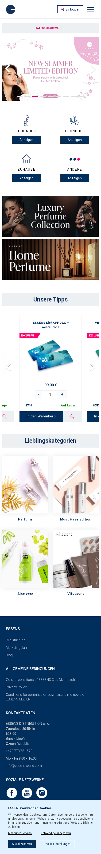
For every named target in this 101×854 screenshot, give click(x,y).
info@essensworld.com (24, 766)
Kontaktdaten (20, 713)
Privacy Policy (16, 687)
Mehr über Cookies (20, 833)
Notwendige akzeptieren (56, 833)
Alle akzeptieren (22, 844)
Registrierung (15, 640)
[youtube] (27, 792)
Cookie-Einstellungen (57, 844)
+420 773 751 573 (19, 751)
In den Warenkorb (41, 416)
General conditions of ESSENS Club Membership (42, 680)
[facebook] (12, 792)
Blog (9, 655)
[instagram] (42, 792)
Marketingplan (16, 647)
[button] (20, 96)
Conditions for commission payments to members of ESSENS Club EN (45, 697)
